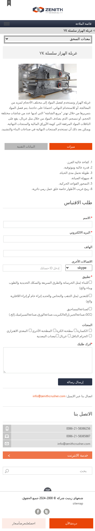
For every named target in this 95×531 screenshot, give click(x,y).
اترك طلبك (84, 344)
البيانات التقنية (26, 146)
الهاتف (88, 247)
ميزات (71, 146)
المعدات (87, 325)
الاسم (87, 218)
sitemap (78, 503)
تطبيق (87, 277)
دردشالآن (71, 523)
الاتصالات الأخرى (82, 261)
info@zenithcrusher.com (49, 396)
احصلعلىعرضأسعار (23, 523)
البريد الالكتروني (81, 232)
